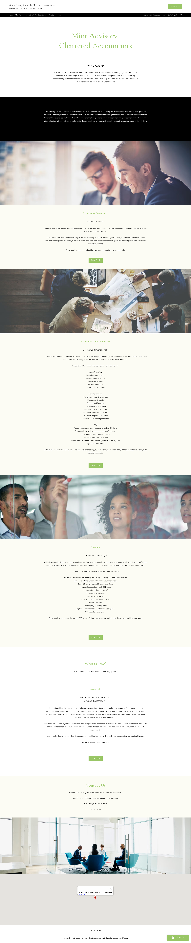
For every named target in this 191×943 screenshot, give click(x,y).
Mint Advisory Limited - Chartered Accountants (32, 5)
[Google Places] (181, 15)
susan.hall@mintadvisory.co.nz (154, 15)
